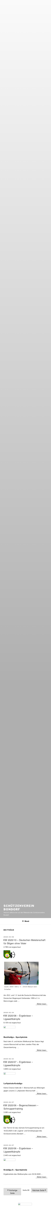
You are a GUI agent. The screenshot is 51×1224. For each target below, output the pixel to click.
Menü (27, 921)
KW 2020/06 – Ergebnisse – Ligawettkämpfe (18, 1150)
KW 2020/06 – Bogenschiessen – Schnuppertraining (20, 1107)
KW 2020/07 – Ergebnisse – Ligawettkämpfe (18, 1063)
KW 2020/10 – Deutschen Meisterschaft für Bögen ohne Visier (24, 941)
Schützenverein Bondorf (19, 907)
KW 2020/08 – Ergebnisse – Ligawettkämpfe (18, 1017)
